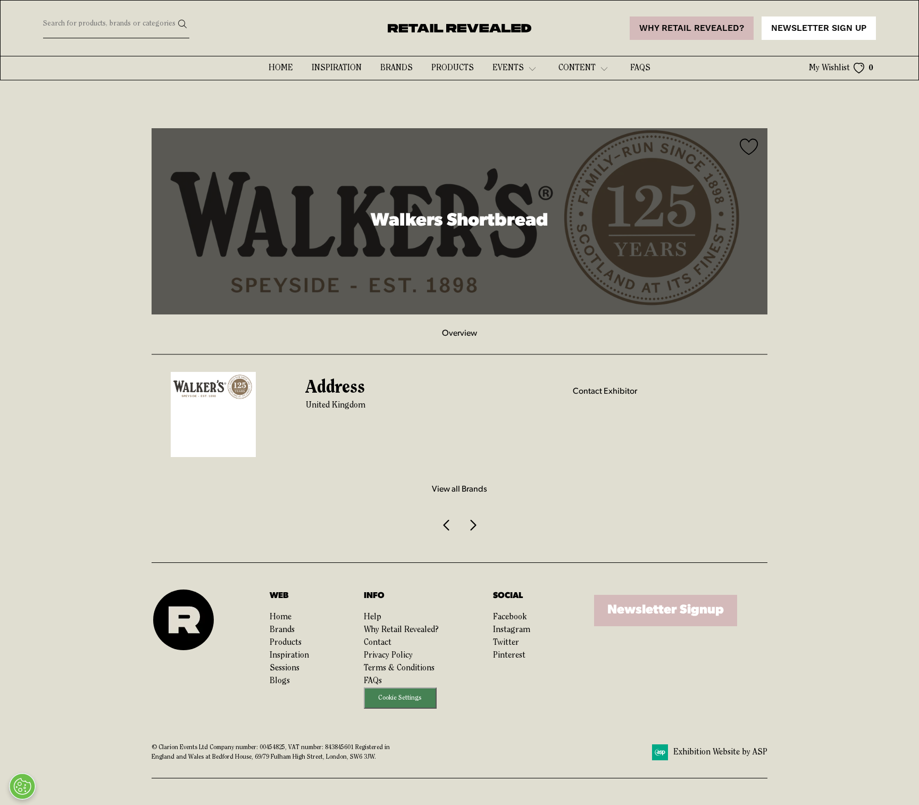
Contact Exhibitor (605, 391)
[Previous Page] (446, 525)
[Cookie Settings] (22, 786)
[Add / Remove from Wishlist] (749, 148)
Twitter (506, 642)
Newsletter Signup (665, 610)
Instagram (511, 630)
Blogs (280, 681)
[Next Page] (472, 525)
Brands (396, 68)
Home (281, 68)
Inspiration (337, 68)
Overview (459, 333)
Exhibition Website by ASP (720, 752)
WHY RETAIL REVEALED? (691, 28)
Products (452, 68)
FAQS (640, 68)
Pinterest (509, 655)
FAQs (373, 681)
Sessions (284, 668)
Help (372, 617)
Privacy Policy (388, 655)
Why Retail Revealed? (401, 630)
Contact (377, 642)
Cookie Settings (400, 697)
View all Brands (459, 489)
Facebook (510, 617)
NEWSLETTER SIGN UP (818, 28)
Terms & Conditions (399, 668)
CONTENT (577, 68)
